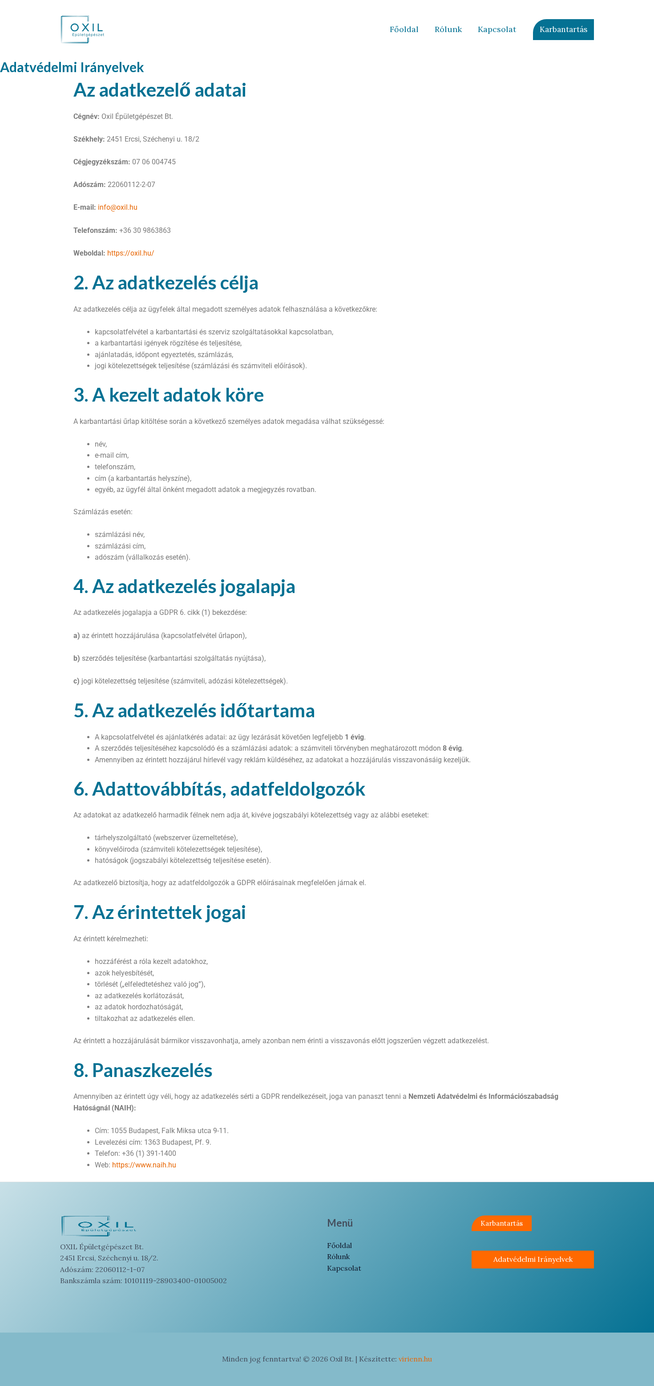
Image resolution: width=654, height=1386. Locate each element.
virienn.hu (415, 1358)
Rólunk (448, 29)
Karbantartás (501, 1223)
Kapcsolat (497, 29)
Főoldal (404, 29)
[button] (563, 29)
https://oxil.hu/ (130, 253)
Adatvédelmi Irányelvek (533, 1259)
